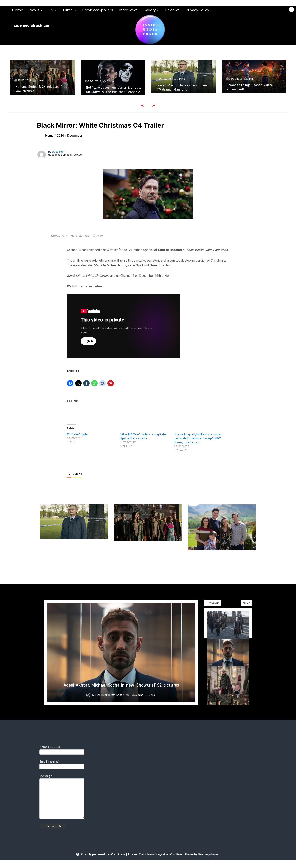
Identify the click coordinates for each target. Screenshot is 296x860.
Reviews (172, 10)
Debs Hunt (58, 151)
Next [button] (246, 603)
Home (17, 10)
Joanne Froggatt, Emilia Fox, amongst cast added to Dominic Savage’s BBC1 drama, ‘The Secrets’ (198, 438)
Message (45, 776)
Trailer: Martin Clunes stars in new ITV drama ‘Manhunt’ (159, 87)
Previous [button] (212, 603)
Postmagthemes (209, 854)
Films (68, 10)
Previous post (59, 561)
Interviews (128, 10)
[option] (121, 652)
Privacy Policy (197, 10)
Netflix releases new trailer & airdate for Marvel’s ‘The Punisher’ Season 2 (91, 89)
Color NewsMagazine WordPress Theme (166, 854)
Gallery (150, 10)
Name (49, 747)
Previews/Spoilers (97, 10)
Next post (239, 561)
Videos (77, 474)
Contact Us (52, 826)
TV (51, 10)
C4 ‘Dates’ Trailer (77, 434)
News (34, 10)
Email (49, 761)
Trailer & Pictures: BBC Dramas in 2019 (121, 685)
